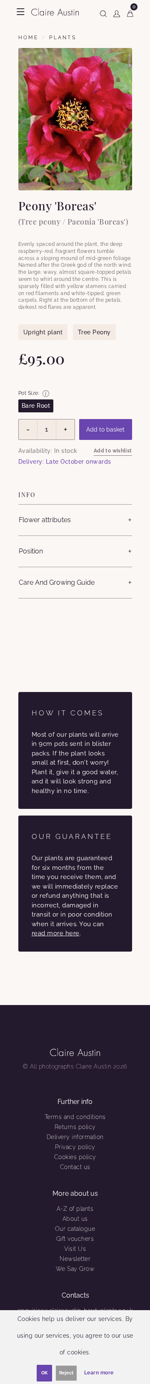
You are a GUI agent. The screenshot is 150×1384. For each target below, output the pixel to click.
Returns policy (75, 1127)
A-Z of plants (75, 1208)
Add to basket (105, 429)
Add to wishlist (113, 451)
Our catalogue (75, 1228)
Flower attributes (45, 520)
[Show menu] (21, 12)
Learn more (99, 1373)
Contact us (75, 1167)
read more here (56, 933)
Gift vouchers (75, 1238)
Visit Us (75, 1248)
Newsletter (75, 1258)
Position (31, 551)
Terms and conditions (75, 1117)
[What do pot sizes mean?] (45, 393)
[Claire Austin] (55, 11)
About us (75, 1218)
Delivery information (75, 1137)
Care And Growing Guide (57, 582)
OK (44, 1373)
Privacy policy (75, 1147)
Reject (66, 1373)
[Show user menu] (116, 12)
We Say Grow (75, 1268)
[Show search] (103, 12)
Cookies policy (75, 1157)
